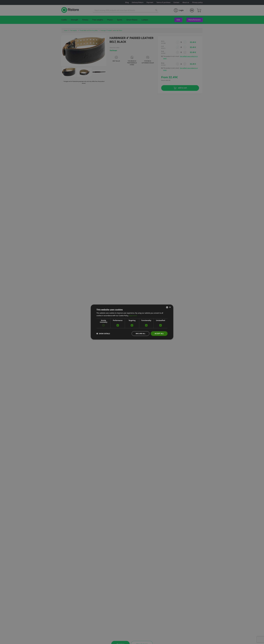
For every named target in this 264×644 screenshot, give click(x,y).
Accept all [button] (159, 333)
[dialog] (132, 322)
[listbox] (167, 307)
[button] (103, 333)
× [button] (170, 307)
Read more (133, 315)
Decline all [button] (140, 333)
